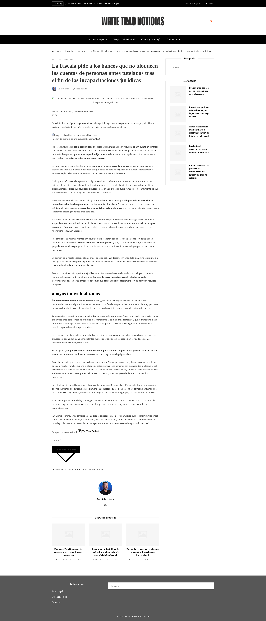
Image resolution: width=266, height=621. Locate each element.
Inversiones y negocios (62, 59)
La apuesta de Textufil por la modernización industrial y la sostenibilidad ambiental (94, 552)
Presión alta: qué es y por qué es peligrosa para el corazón (199, 91)
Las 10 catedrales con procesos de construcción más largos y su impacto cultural (199, 171)
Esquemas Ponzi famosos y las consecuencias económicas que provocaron (94, 3)
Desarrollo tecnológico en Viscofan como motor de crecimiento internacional (132, 552)
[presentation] (65, 3)
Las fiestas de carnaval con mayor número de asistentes (199, 149)
